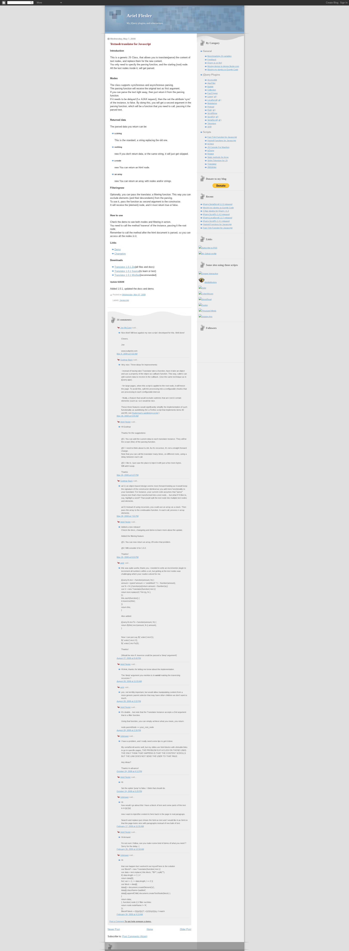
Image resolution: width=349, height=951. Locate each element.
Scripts (207, 132)
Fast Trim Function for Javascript (222, 137)
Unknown (124, 736)
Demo (118, 249)
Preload (210, 107)
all (215, 96)
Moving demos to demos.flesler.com (223, 66)
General (207, 51)
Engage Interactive (210, 273)
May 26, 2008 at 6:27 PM (128, 475)
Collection (211, 90)
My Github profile (209, 253)
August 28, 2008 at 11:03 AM (129, 681)
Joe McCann (126, 328)
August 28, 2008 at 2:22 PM (129, 701)
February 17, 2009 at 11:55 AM (130, 826)
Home (150, 929)
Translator (211, 164)
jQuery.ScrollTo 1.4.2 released (216, 214)
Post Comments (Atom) (134, 936)
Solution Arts (207, 316)
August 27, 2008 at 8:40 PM (129, 658)
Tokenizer (211, 123)
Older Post (185, 929)
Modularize (212, 103)
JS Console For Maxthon (218, 147)
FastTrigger (212, 93)
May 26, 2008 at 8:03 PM (128, 557)
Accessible (212, 80)
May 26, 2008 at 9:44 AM (128, 416)
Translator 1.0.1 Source (127, 271)
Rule (209, 110)
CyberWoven (207, 294)
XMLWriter (211, 167)
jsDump (210, 150)
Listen (210, 96)
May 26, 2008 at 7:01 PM (128, 516)
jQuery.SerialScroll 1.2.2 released (217, 204)
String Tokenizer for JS (217, 160)
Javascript (124, 300)
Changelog (120, 253)
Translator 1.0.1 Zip (125, 267)
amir (122, 563)
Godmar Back (126, 360)
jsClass (210, 144)
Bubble (210, 86)
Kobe (204, 288)
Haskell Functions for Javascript (221, 140)
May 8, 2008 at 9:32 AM (127, 354)
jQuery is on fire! (214, 63)
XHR (209, 127)
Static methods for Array (218, 157)
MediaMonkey (210, 282)
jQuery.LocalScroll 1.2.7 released (217, 218)
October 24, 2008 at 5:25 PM (129, 791)
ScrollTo (210, 117)
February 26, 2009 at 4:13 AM (130, 914)
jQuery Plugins (211, 74)
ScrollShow (212, 113)
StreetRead (207, 299)
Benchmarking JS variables (219, 56)
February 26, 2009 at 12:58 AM (130, 849)
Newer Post (114, 929)
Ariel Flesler (139, 15)
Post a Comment (117, 921)
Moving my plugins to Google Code (222, 69)
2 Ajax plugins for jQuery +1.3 (216, 211)
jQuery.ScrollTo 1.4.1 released (216, 221)
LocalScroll (212, 100)
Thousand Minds (209, 311)
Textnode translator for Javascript (130, 44)
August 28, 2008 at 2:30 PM (129, 730)
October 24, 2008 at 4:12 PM (129, 771)
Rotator (210, 154)
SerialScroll (212, 120)
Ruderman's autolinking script (145, 413)
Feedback (211, 59)
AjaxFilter (211, 83)
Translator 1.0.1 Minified (127, 275)
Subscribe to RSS (209, 248)
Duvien (205, 305)
